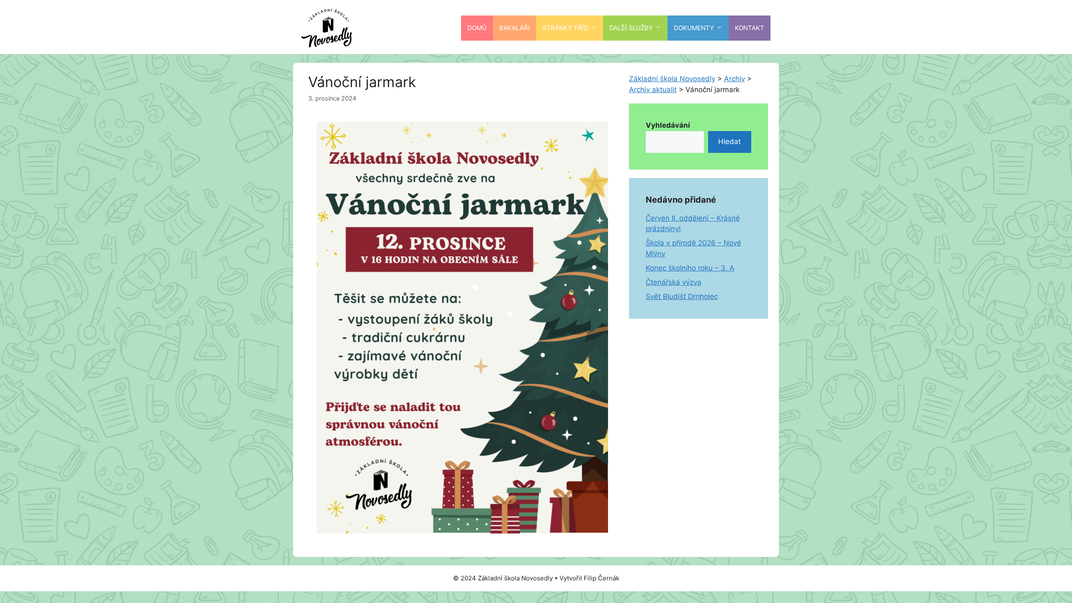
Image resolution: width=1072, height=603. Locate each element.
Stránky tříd (565, 28)
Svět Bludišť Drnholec (682, 296)
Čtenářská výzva (673, 282)
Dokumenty (694, 28)
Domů (477, 28)
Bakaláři (514, 28)
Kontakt (749, 28)
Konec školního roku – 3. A (690, 268)
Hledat (729, 141)
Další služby (631, 28)
